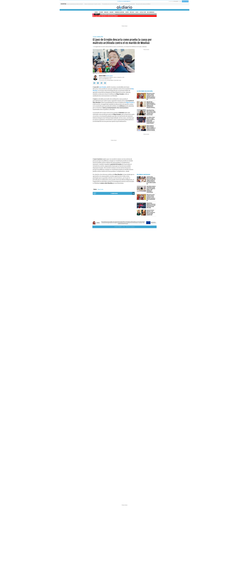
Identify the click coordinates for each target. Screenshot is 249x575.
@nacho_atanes (109, 75)
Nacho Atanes (102, 75)
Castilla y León (143, 12)
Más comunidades (150, 12)
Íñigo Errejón (100, 189)
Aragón (127, 12)
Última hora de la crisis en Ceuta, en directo (109, 16)
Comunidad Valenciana (119, 12)
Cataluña (101, 12)
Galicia (136, 12)
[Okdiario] (124, 7)
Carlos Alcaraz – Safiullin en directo (108, 14)
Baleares (111, 12)
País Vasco (132, 12)
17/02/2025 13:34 (103, 80)
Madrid (96, 12)
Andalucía (106, 12)
